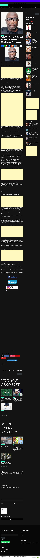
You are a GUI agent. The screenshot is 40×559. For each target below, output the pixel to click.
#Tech (27, 7)
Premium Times (8, 65)
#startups (30, 7)
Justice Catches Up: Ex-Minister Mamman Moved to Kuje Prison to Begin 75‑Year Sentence (6, 413)
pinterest (4, 357)
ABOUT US (2, 545)
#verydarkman (9, 7)
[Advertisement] (12, 72)
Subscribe (3, 537)
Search (26, 12)
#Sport (36, 7)
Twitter (14, 272)
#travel (22, 7)
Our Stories (2, 444)
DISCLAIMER (3, 551)
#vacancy (13, 7)
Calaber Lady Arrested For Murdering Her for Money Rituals (35, 76)
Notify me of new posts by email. (6, 516)
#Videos (2, 7)
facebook (7, 355)
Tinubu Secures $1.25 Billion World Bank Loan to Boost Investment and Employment (17, 399)
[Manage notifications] (38, 557)
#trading (25, 7)
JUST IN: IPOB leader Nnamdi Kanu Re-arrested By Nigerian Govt (35, 84)
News (13, 444)
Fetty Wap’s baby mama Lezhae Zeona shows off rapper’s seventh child (35, 33)
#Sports (33, 7)
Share (18, 46)
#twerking (17, 7)
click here (5, 267)
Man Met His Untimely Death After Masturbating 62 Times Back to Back (35, 47)
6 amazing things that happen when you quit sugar (35, 26)
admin (6, 44)
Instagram (10, 272)
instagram (12, 355)
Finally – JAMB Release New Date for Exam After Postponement (35, 69)
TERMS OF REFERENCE (5, 549)
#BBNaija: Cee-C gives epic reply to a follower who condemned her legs (35, 91)
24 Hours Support (6, 542)
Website (14, 503)
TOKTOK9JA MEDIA (20, 3)
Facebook (7, 272)
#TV (19, 7)
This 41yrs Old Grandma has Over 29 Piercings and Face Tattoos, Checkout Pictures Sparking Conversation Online (35, 56)
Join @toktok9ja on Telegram (12, 360)
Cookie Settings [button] (34, 557)
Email (2, 503)
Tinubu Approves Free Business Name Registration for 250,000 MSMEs (6, 399)
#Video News (5, 7)
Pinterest (22, 536)
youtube (18, 355)
